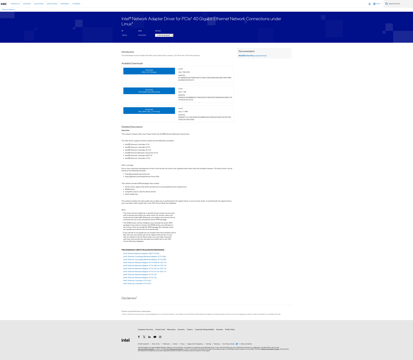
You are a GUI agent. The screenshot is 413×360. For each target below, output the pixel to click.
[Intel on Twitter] (144, 337)
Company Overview (145, 329)
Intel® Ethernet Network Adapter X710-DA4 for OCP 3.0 (144, 262)
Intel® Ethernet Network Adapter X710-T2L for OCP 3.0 (144, 271)
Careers (190, 329)
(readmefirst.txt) (253, 56)
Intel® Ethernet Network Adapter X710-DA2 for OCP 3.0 (144, 265)
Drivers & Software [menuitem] (8, 9)
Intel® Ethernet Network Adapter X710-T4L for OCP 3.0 (144, 268)
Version (158, 31)
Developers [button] (52, 4)
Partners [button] (65, 4)
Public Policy (230, 329)
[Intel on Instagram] (160, 337)
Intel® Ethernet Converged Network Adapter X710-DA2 (144, 256)
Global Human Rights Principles (270, 349)
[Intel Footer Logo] (126, 340)
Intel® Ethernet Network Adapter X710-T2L (140, 277)
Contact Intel (160, 329)
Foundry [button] (76, 4)
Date (140, 31)
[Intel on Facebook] (139, 337)
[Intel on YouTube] (155, 337)
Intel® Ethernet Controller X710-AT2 (137, 284)
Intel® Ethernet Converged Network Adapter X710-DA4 (144, 259)
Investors (181, 329)
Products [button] (15, 4)
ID (122, 31)
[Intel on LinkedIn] (149, 337)
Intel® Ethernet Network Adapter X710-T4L (140, 274)
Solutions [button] (38, 4)
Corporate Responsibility (204, 329)
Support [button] (27, 4)
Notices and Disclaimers (176, 349)
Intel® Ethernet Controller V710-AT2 (137, 280)
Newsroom (171, 329)
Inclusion (219, 329)
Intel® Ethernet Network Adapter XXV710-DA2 (141, 253)
